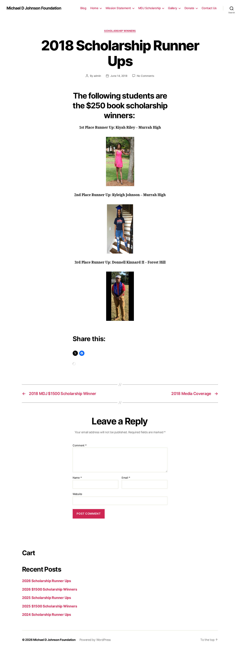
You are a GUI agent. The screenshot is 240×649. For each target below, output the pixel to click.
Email (126, 477)
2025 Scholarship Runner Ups (46, 598)
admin (97, 75)
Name (77, 477)
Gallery (172, 8)
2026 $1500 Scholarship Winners (49, 589)
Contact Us (209, 8)
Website (77, 493)
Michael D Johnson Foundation (34, 8)
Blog (83, 8)
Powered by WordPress (95, 639)
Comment (80, 445)
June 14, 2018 (118, 75)
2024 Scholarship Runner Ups (46, 614)
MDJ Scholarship (149, 8)
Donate (189, 8)
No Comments (145, 75)
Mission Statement (118, 8)
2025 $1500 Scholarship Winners (49, 606)
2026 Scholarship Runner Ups (46, 581)
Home (94, 8)
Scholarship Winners (120, 30)
